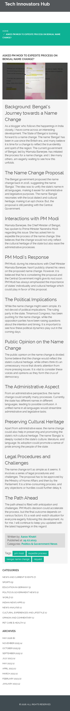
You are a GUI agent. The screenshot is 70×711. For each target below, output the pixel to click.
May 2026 (8, 638)
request (38, 559)
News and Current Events (19, 577)
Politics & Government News (39, 543)
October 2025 (11, 648)
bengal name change (18, 559)
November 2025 (12, 643)
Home (5, 31)
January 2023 (11, 684)
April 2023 (9, 668)
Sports (7, 582)
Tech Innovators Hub (27, 4)
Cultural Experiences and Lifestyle (24, 612)
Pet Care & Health (14, 623)
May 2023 (8, 663)
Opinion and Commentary (18, 617)
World (7, 597)
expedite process (37, 553)
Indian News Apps (13, 602)
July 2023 (8, 658)
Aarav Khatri (28, 536)
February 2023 (11, 678)
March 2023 (10, 673)
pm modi (19, 553)
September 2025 (12, 653)
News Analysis (12, 607)
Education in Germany (16, 587)
